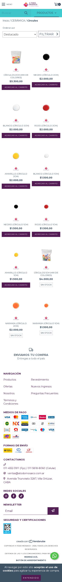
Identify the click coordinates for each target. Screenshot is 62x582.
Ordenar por (9, 27)
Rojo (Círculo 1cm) (46, 224)
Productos (9, 379)
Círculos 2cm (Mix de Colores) (16, 76)
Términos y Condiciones (10, 402)
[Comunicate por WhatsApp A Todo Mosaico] (54, 556)
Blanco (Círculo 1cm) (46, 173)
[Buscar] (25, 13)
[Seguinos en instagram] (6, 496)
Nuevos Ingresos (41, 386)
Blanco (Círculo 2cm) (16, 125)
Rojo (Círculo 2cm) (46, 125)
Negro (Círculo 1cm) (16, 224)
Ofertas (7, 386)
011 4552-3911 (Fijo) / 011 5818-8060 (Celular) (29, 468)
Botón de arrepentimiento (31, 560)
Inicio (6, 20)
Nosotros (8, 393)
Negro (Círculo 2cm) (46, 75)
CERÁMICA (18, 20)
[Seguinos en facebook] (13, 496)
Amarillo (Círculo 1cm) (16, 273)
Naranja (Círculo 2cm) (16, 324)
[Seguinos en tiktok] (21, 496)
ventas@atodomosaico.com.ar (26, 473)
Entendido (31, 577)
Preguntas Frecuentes (44, 393)
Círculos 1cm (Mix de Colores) (46, 273)
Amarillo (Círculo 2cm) (16, 175)
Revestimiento (40, 379)
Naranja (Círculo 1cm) (46, 323)
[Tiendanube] (31, 542)
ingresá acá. (31, 557)
